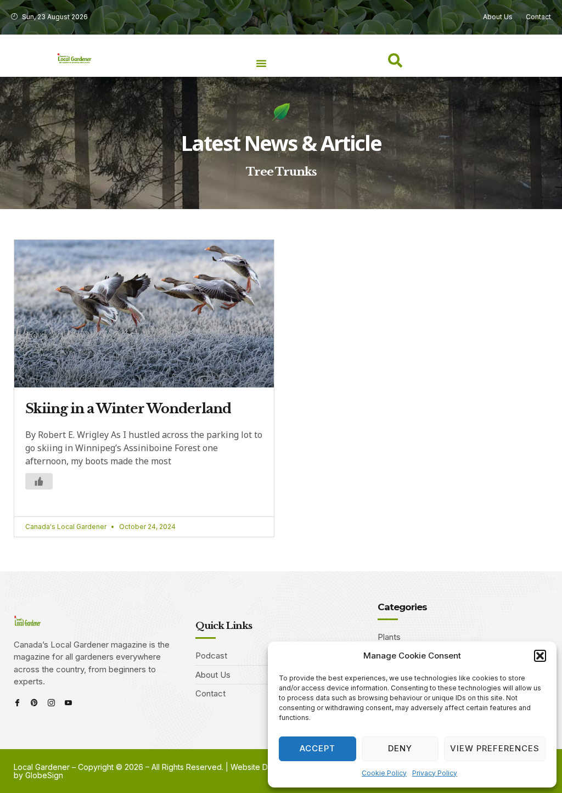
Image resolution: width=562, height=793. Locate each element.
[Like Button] (39, 481)
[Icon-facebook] (17, 702)
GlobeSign (44, 775)
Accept (317, 748)
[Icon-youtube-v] (68, 702)
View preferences (494, 748)
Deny (400, 748)
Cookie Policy (384, 773)
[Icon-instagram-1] (51, 702)
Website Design (259, 767)
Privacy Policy (434, 773)
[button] (540, 655)
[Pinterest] (34, 702)
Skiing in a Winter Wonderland (128, 409)
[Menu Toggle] (261, 63)
